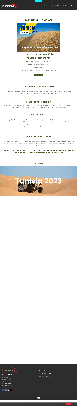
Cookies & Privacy (45, 376)
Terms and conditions (46, 373)
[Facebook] (3, 390)
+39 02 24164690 (8, 383)
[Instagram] (6, 390)
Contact (42, 380)
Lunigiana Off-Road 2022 (38, 301)
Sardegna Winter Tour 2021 (38, 343)
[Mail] (11, 390)
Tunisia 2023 (38, 181)
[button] (73, 5)
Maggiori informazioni (60, 404)
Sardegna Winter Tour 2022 (38, 217)
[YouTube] (8, 390)
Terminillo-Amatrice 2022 (38, 259)
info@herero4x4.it (9, 385)
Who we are (43, 370)
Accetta (68, 404)
